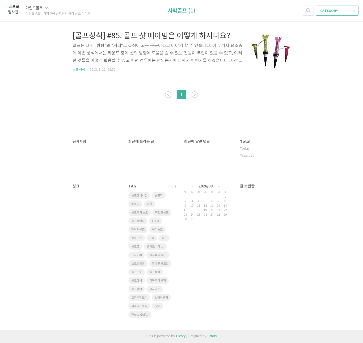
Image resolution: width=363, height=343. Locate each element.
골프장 (135, 246)
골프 (164, 238)
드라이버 (136, 255)
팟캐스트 (136, 238)
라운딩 (135, 204)
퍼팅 (149, 204)
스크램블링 (138, 263)
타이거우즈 (138, 229)
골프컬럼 (154, 272)
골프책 (159, 195)
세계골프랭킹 (139, 306)
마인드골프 (35, 8)
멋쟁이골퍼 (161, 297)
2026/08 (206, 186)
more (172, 186)
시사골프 (154, 289)
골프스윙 (136, 272)
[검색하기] (308, 10)
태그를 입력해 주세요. (159, 255)
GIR (151, 238)
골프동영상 (138, 221)
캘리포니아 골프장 (157, 246)
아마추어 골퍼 (157, 280)
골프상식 (136, 280)
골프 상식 (79, 70)
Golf (157, 306)
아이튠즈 (157, 229)
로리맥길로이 (139, 297)
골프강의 (136, 289)
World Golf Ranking (141, 314)
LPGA (155, 221)
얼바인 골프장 (160, 263)
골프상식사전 (139, 195)
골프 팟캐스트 (139, 212)
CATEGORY (329, 11)
